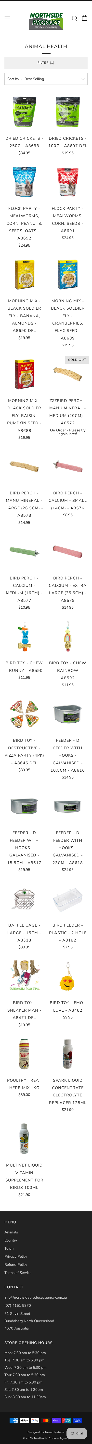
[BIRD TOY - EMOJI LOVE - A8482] (68, 976)
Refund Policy (15, 1264)
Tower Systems (55, 1432)
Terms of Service (17, 1272)
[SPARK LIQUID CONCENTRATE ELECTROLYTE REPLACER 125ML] (68, 1054)
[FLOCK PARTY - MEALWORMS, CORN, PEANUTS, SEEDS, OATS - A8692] (24, 182)
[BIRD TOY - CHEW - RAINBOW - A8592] (68, 636)
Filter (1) (46, 63)
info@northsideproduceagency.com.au (35, 1297)
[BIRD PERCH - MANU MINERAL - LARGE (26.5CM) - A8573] (24, 467)
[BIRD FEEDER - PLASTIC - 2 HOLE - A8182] (68, 899)
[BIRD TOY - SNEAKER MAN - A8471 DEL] (24, 976)
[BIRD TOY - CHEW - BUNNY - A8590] (24, 636)
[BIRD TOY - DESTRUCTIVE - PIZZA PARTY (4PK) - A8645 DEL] (24, 714)
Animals (11, 1232)
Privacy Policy (15, 1256)
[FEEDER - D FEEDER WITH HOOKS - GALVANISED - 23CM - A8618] (68, 806)
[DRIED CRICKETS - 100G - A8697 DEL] (68, 112)
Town (9, 1248)
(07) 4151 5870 (17, 1305)
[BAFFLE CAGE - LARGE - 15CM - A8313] (24, 899)
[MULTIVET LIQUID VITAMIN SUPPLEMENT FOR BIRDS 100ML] (24, 1139)
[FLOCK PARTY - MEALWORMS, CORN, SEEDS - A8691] (68, 182)
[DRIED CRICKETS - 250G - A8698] (24, 112)
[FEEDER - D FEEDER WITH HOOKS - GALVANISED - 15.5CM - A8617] (24, 806)
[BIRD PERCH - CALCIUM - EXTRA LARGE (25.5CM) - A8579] (68, 552)
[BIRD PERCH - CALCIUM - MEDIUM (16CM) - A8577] (24, 552)
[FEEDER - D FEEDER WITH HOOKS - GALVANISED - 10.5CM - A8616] (68, 714)
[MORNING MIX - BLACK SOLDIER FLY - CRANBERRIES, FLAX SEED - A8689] (68, 274)
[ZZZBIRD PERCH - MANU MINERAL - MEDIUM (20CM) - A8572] (68, 374)
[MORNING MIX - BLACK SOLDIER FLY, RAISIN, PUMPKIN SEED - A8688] (24, 374)
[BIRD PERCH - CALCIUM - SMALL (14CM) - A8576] (68, 467)
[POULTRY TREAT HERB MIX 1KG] (24, 1054)
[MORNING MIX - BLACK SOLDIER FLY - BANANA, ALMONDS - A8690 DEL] (24, 274)
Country (10, 1240)
